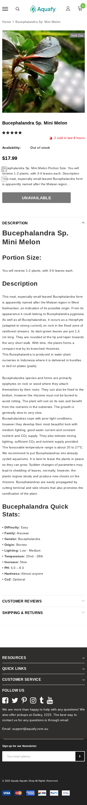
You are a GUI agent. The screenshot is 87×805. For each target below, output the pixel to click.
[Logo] (43, 8)
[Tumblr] (41, 700)
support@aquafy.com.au (30, 729)
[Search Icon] (18, 9)
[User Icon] (68, 9)
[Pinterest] (24, 700)
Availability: (11, 147)
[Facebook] (4, 169)
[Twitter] (15, 700)
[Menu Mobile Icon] (5, 9)
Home (6, 22)
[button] (12, 133)
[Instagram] (4, 178)
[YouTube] (50, 700)
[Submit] (79, 756)
